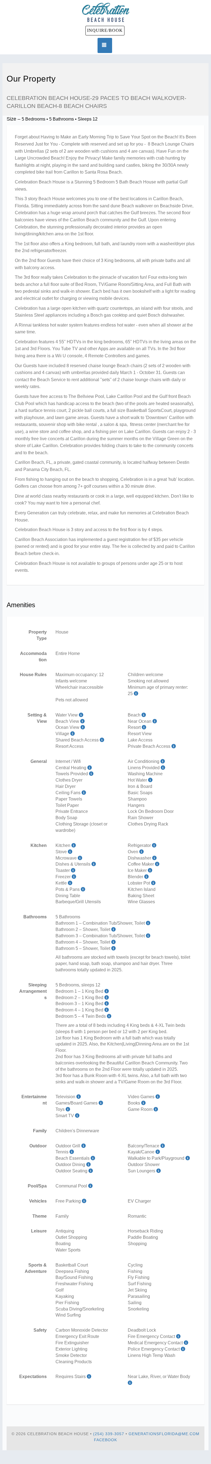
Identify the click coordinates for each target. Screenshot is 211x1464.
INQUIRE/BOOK (105, 30)
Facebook (105, 1440)
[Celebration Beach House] (105, 12)
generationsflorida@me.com (164, 1434)
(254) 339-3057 (108, 1434)
